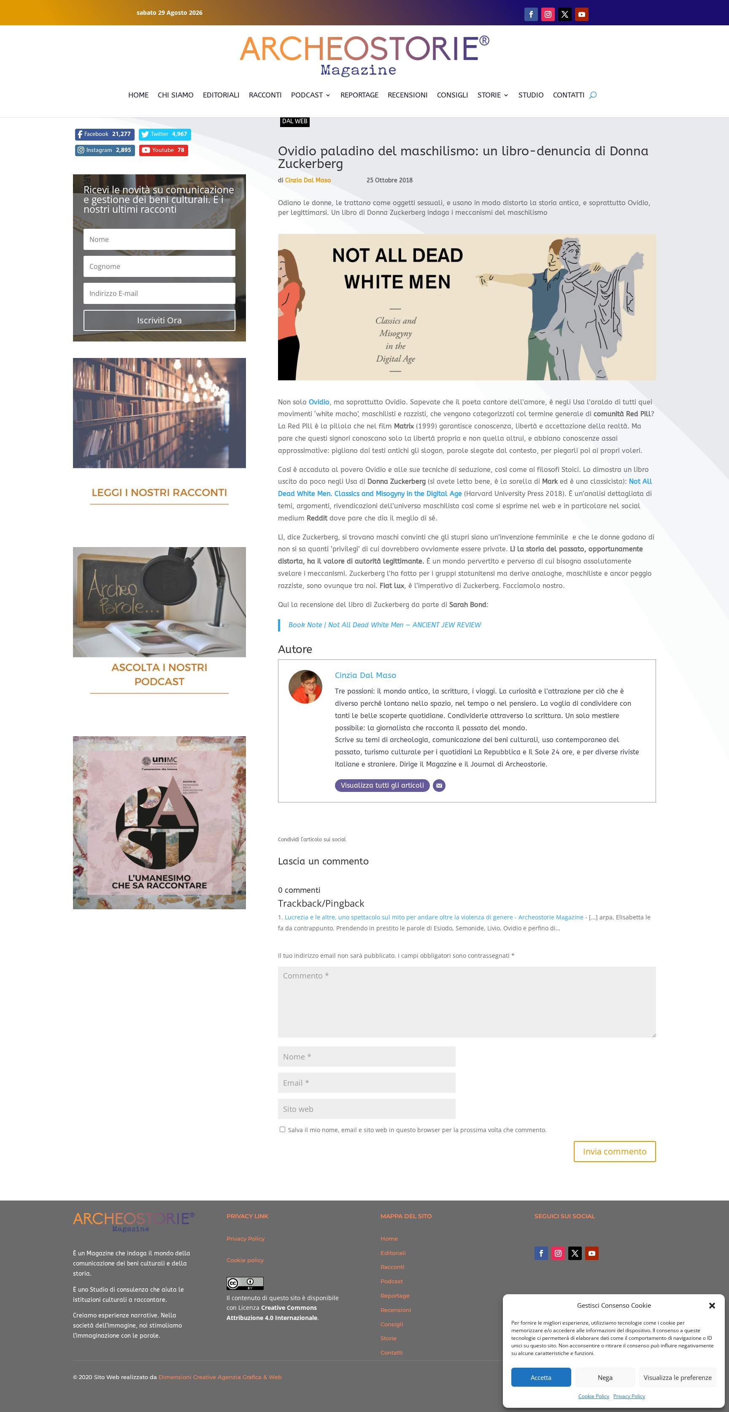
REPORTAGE (359, 95)
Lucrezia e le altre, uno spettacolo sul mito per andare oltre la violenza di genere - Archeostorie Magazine (434, 917)
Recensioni (396, 1309)
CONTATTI (569, 95)
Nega (605, 1377)
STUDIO (531, 95)
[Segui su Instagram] (548, 14)
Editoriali (393, 1252)
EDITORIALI (221, 95)
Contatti (392, 1352)
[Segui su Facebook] (531, 14)
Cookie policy (245, 1260)
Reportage (395, 1295)
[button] (712, 1305)
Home (389, 1238)
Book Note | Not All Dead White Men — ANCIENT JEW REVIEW (385, 625)
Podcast (392, 1281)
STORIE (489, 95)
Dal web (295, 121)
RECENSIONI (408, 95)
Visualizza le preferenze (678, 1377)
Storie (389, 1338)
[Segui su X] (565, 14)
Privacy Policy (629, 1396)
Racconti (393, 1266)
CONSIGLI (452, 95)
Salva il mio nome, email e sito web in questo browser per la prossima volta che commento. (417, 1130)
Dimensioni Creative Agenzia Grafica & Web (220, 1377)
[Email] (439, 785)
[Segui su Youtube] (582, 14)
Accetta (541, 1377)
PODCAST (307, 95)
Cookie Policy (593, 1396)
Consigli (392, 1324)
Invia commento (615, 1151)
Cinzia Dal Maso (308, 180)
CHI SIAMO (176, 95)
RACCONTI (265, 95)
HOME (138, 95)
